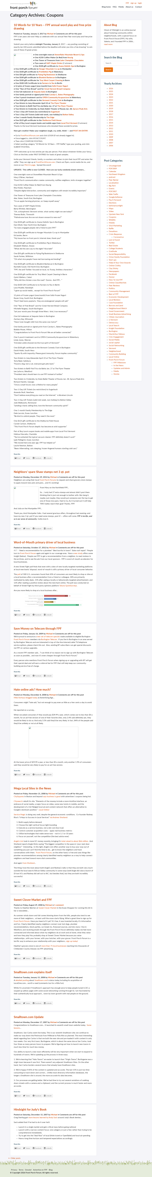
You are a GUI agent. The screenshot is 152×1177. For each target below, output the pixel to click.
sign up (133, 3)
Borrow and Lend (116, 306)
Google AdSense (115, 197)
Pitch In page (29, 165)
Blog (50, 1170)
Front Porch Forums (48, 480)
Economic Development (119, 297)
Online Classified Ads (117, 283)
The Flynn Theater (58, 103)
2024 (111, 94)
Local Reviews (114, 300)
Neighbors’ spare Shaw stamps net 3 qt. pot (41, 472)
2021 (111, 103)
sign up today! (72, 941)
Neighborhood (115, 351)
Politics (112, 288)
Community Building (117, 354)
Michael (50, 34)
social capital (114, 343)
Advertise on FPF (40, 1170)
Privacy (14, 1170)
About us (129, 7)
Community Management (119, 291)
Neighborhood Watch (118, 308)
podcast (112, 177)
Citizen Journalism (116, 317)
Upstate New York (116, 214)
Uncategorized (115, 166)
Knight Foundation (116, 328)
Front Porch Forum (28, 553)
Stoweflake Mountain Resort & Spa (69, 55)
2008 (111, 140)
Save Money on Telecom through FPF (38, 628)
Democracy (113, 323)
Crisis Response (115, 234)
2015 (111, 120)
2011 (111, 131)
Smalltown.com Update (29, 1017)
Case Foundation (116, 303)
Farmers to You (48, 83)
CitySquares (19, 796)
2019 (111, 109)
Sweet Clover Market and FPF (33, 900)
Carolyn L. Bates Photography (61, 95)
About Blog (110, 25)
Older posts (14, 1158)
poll (18, 574)
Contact (138, 7)
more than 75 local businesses (53, 946)
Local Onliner (44, 810)
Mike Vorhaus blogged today (25, 698)
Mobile (112, 223)
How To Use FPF (116, 280)
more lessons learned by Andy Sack (42, 1118)
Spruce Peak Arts (80, 109)
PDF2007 (113, 191)
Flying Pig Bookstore (46, 75)
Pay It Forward (115, 200)
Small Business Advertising (120, 314)
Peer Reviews (114, 286)
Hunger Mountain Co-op (49, 69)
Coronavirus (119, 237)
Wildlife (112, 220)
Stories (116, 374)
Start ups (112, 260)
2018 (111, 111)
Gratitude (113, 251)
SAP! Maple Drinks (54, 63)
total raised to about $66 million (74, 841)
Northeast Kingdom (117, 174)
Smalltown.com (41, 980)
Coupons (112, 217)
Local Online (114, 357)
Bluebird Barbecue (47, 77)
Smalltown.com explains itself (33, 972)
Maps (111, 209)
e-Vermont (113, 320)
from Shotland (29, 863)
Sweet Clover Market (47, 908)
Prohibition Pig (45, 72)
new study (78, 553)
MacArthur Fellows (117, 334)
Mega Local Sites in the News (32, 788)
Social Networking (116, 345)
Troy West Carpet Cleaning (51, 80)
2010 (111, 134)
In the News (119, 365)
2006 (111, 146)
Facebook (113, 274)
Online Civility (115, 266)
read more (108, 44)
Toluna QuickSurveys (68, 586)
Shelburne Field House (52, 120)
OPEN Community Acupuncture (55, 97)
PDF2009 (113, 169)
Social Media (114, 340)
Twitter (112, 243)
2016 (111, 117)
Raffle (111, 228)
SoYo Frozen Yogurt (60, 86)
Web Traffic (113, 194)
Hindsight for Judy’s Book (30, 1109)
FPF (127, 3)
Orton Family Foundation (119, 257)
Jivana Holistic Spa (66, 66)
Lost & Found (114, 240)
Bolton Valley (68, 115)
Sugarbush (55, 112)
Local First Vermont (69, 123)
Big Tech (112, 186)
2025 (111, 91)
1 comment (59, 905)
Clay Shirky (113, 268)
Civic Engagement (116, 337)
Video (111, 211)
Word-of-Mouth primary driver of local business (44, 542)
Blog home (106, 7)
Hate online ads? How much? (32, 689)
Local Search (114, 326)
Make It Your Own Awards (120, 263)
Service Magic (19, 815)
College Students (116, 248)
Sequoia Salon (40, 92)
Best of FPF (114, 294)
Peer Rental (113, 180)
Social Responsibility (117, 254)
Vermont (112, 348)
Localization (114, 183)
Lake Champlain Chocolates (72, 60)
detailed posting (22, 980)
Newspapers (114, 271)
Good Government (116, 311)
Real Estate (113, 246)
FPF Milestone (120, 363)
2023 (111, 97)
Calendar (112, 171)
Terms (21, 1170)
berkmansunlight (116, 206)
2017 (111, 114)
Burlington (113, 331)
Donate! (28, 1170)
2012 (111, 128)
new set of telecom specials (48, 637)
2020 (111, 106)
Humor (112, 277)
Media (121, 7)
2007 (111, 143)
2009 (111, 137)
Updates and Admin (122, 368)
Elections (112, 203)
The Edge (50, 117)
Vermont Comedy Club (51, 100)
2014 (111, 123)
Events (111, 189)
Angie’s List (18, 841)
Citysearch (18, 801)
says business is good (52, 796)
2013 (111, 126)
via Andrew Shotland (58, 817)
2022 (111, 100)
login (140, 3)
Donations (113, 231)
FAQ (114, 7)
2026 (111, 89)
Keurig (70, 57)
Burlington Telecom (49, 639)
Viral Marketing (115, 226)
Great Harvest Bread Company (57, 89)
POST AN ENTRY (80, 131)
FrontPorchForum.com (30, 135)
